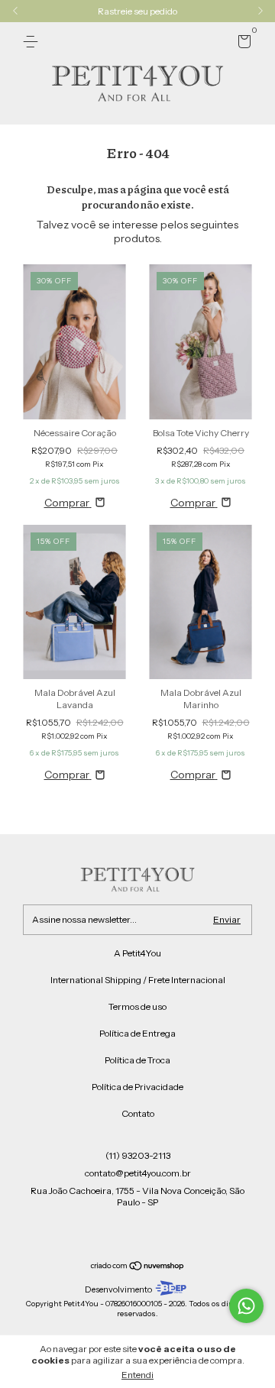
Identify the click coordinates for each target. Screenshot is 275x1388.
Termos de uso (137, 1006)
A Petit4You (137, 953)
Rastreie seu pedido (137, 11)
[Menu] (33, 41)
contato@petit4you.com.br (138, 1173)
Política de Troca (137, 1060)
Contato (137, 1113)
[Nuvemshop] (138, 1267)
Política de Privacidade (137, 1086)
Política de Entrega (137, 1033)
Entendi (137, 1374)
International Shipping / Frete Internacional (137, 979)
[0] (241, 44)
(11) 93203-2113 (137, 1155)
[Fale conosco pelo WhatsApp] (246, 1306)
